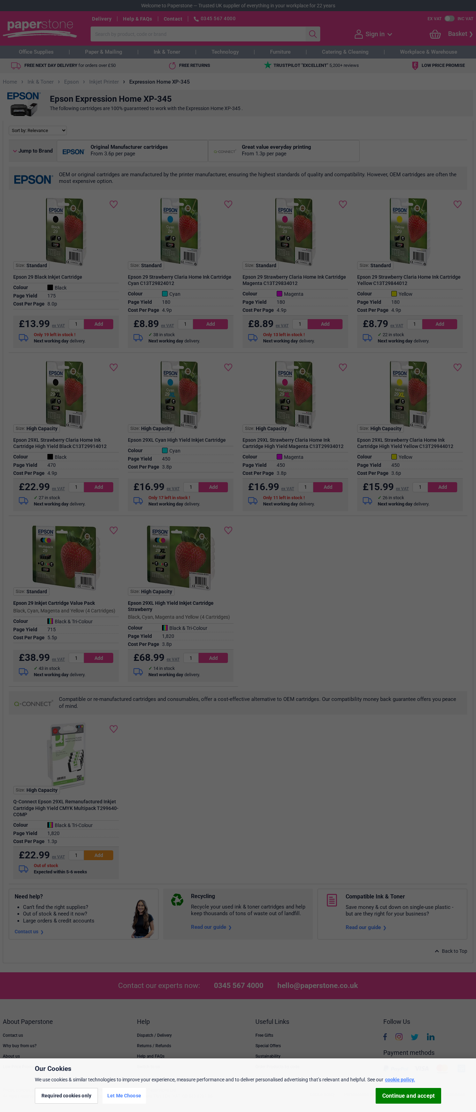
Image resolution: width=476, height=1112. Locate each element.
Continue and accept (408, 1095)
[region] (238, 1085)
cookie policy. (400, 1079)
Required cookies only (66, 1095)
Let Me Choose (124, 1095)
